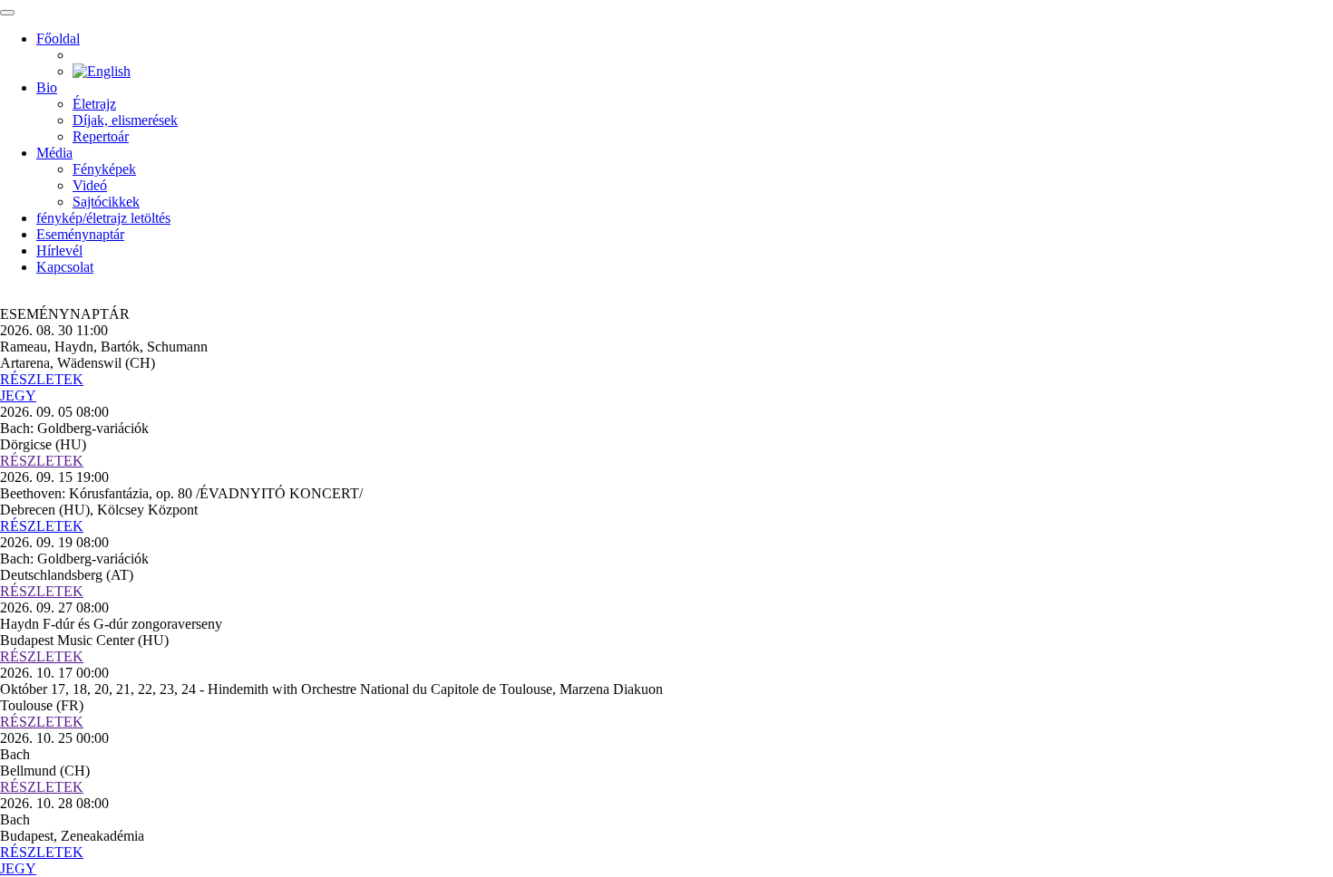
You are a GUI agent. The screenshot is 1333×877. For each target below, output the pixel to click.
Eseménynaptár (80, 234)
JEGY (18, 395)
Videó (90, 185)
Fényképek (104, 169)
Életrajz (94, 103)
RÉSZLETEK (41, 379)
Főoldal (58, 38)
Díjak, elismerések (125, 120)
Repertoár (101, 136)
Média (54, 152)
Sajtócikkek (106, 201)
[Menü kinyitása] (7, 12)
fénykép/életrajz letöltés (103, 218)
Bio (46, 87)
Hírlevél (59, 250)
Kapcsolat (64, 267)
